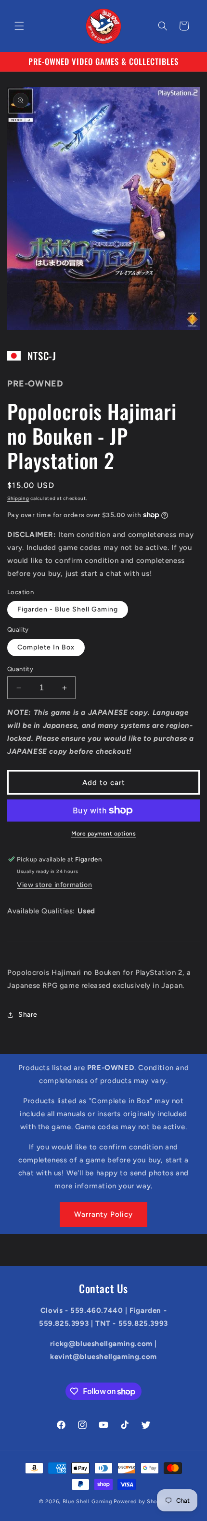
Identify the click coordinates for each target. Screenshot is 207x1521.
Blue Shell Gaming (88, 1501)
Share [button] (28, 1014)
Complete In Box (46, 647)
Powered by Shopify (141, 1501)
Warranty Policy (103, 1214)
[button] (19, 26)
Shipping (18, 498)
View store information (54, 885)
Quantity (20, 669)
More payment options (103, 833)
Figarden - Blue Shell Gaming (67, 609)
